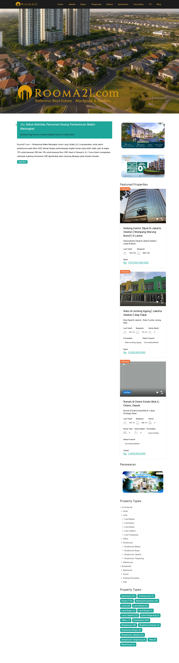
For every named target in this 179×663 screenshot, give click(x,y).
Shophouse (128, 542)
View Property (143, 216)
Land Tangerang (131, 535)
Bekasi (110, 4)
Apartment (127, 570)
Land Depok (129, 527)
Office (125, 539)
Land (125, 515)
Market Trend (54, 134)
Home (60, 4)
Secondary (139, 4)
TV (150, 4)
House (126, 574)
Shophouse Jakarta (132, 554)
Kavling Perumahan (131, 578)
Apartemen (123, 4)
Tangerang (96, 4)
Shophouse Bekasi (132, 546)
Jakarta (71, 4)
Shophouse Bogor (132, 550)
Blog (159, 4)
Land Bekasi (129, 519)
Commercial (127, 507)
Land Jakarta (129, 531)
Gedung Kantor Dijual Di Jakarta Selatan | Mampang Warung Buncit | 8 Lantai (142, 232)
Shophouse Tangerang (134, 558)
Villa (125, 582)
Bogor (83, 4)
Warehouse (128, 562)
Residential (126, 566)
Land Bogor (129, 523)
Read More (22, 162)
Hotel (125, 511)
